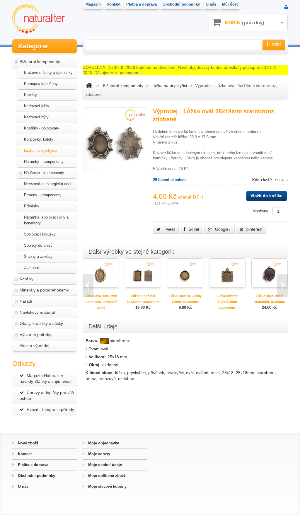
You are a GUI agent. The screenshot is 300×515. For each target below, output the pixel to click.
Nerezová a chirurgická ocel (47, 184)
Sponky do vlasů (38, 245)
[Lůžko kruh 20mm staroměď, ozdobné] (269, 272)
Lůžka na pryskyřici (40, 150)
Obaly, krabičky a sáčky (41, 323)
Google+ (222, 229)
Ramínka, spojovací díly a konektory (46, 220)
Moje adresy (98, 454)
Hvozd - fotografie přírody (50, 409)
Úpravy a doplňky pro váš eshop (47, 395)
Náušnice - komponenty (44, 172)
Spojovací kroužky (40, 234)
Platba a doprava (32, 465)
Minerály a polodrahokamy (44, 290)
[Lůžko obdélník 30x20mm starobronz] (143, 272)
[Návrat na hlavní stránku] (89, 85)
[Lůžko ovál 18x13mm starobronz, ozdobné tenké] (100, 272)
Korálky (26, 279)
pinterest (253, 229)
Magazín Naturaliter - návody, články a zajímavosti (46, 378)
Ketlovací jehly (36, 106)
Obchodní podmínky (36, 475)
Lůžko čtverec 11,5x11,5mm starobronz (227, 301)
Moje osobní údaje (104, 465)
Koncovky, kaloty (38, 139)
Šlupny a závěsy (38, 256)
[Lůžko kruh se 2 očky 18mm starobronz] (185, 272)
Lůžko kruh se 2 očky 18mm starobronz (185, 298)
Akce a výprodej (34, 345)
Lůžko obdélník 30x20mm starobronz (143, 298)
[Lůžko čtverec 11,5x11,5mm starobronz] (227, 272)
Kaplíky (30, 95)
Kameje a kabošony (41, 83)
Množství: (261, 211)
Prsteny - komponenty (43, 195)
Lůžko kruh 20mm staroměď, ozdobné (269, 298)
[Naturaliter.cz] (38, 19)
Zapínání (31, 267)
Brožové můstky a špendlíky (48, 72)
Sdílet (193, 229)
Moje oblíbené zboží (106, 475)
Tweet (169, 229)
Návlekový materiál (37, 312)
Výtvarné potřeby (35, 334)
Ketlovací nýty (36, 117)
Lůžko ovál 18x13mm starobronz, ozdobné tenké (101, 301)
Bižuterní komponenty (40, 61)
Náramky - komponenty (44, 161)
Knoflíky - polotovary (41, 128)
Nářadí (26, 301)
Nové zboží (27, 443)
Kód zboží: (262, 180)
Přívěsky (31, 206)
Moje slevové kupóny (107, 486)
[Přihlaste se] (286, 7)
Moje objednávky (103, 443)
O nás (22, 486)
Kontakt (24, 454)
